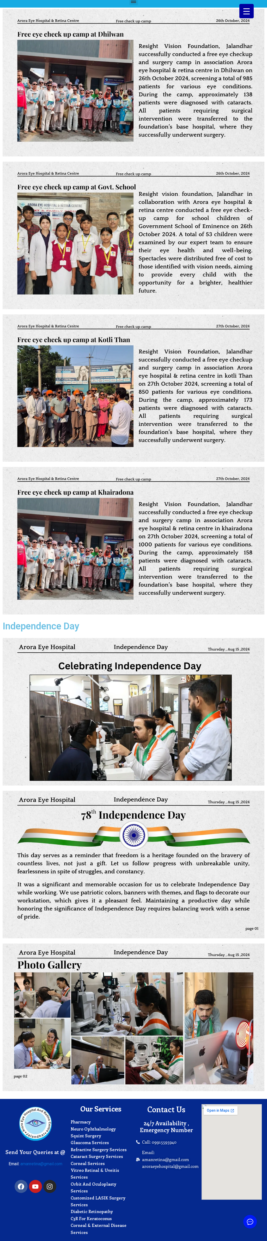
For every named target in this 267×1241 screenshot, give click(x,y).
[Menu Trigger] (246, 11)
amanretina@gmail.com (41, 1163)
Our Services (100, 1108)
